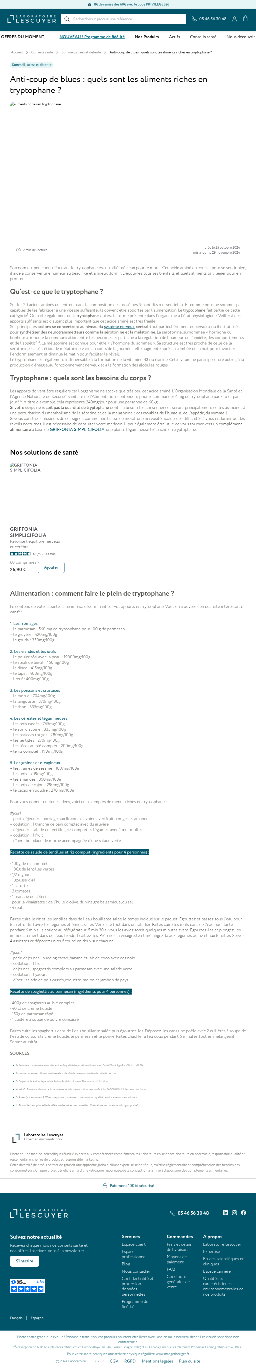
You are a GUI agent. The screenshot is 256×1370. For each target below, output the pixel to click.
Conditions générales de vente (178, 1282)
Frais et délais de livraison (179, 1246)
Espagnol (37, 1318)
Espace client (134, 1244)
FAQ (171, 1269)
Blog (126, 1264)
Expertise (211, 1251)
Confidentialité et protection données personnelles (138, 1286)
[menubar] (128, 37)
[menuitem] (22, 37)
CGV (114, 1361)
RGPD (130, 1361)
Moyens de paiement (177, 1259)
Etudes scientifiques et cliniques (223, 1261)
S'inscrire (24, 1261)
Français (16, 1318)
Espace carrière (217, 1271)
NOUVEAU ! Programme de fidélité (92, 37)
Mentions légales (157, 1361)
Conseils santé (203, 37)
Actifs (174, 37)
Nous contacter (136, 1271)
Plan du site (189, 1361)
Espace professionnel (134, 1254)
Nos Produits (147, 36)
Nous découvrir (240, 37)
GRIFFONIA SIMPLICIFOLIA (77, 429)
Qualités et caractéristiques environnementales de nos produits (223, 1286)
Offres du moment (22, 37)
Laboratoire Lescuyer (222, 1244)
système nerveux (119, 327)
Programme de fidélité (135, 1304)
